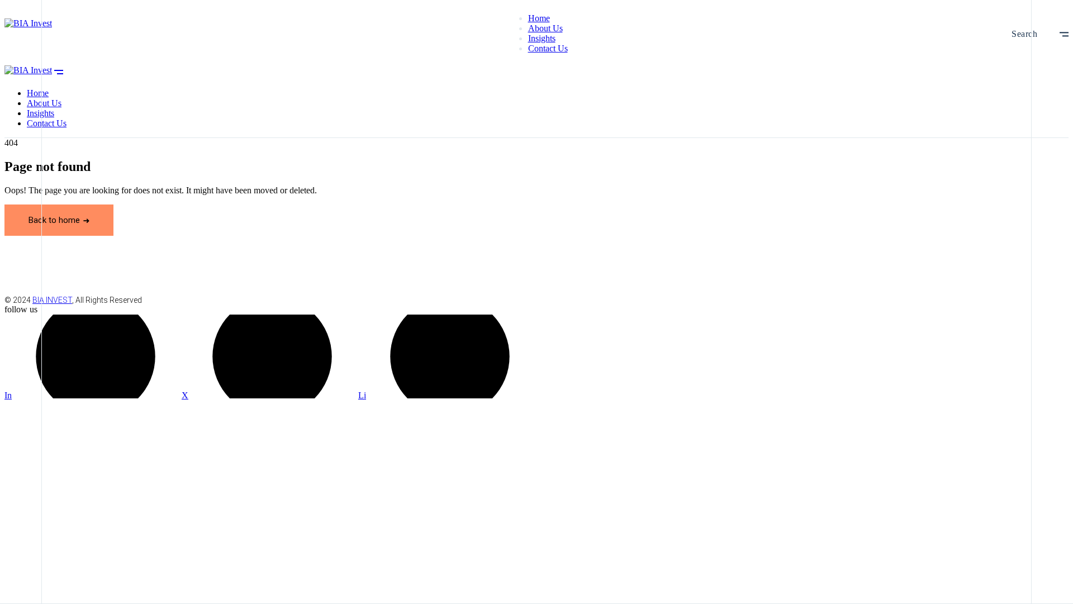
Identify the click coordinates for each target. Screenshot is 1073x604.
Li (362, 395)
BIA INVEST (52, 300)
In (8, 395)
